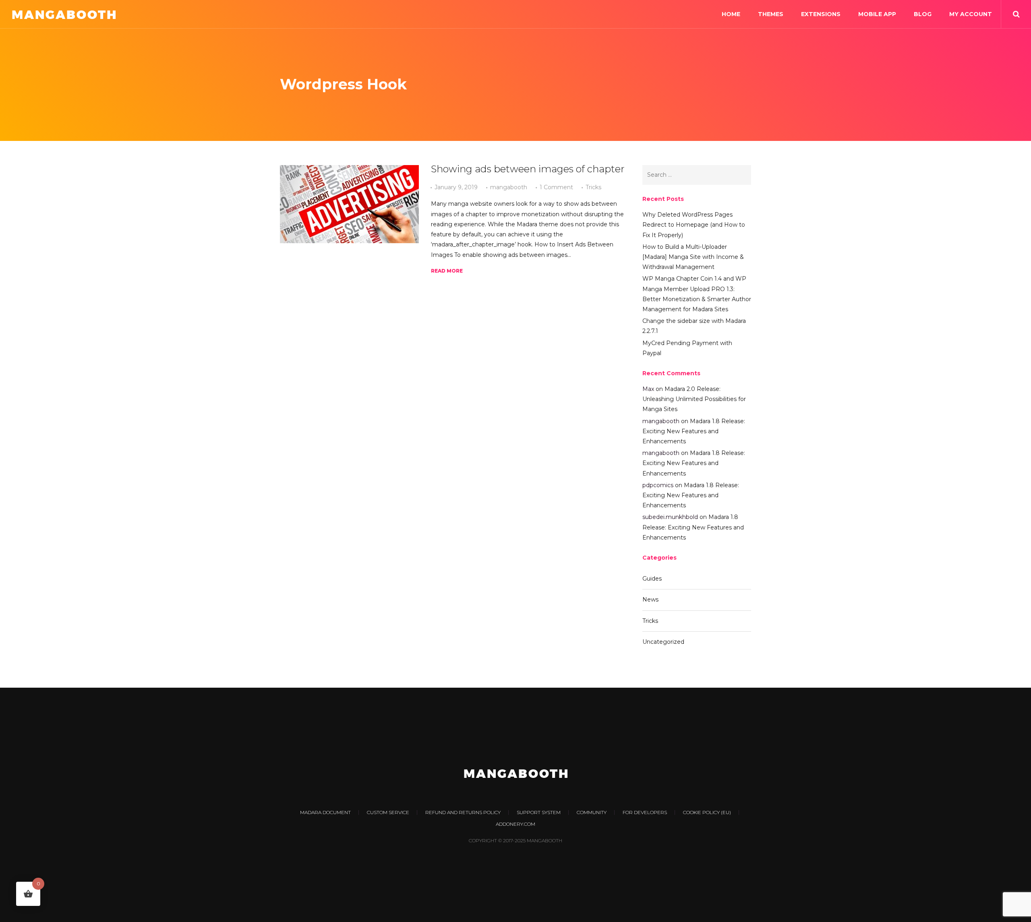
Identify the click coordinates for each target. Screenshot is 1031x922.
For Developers (645, 812)
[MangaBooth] (64, 14)
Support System (539, 812)
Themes (770, 14)
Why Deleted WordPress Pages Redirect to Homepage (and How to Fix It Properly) (693, 224)
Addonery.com (515, 824)
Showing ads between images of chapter (528, 169)
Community (592, 812)
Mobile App (877, 14)
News (650, 599)
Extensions (821, 14)
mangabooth (508, 187)
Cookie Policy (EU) (707, 812)
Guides (652, 578)
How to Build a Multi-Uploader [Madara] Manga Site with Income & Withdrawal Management (693, 257)
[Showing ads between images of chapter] (349, 204)
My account (970, 14)
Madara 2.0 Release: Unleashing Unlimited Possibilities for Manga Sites (694, 399)
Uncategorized (663, 641)
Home (731, 14)
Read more (447, 271)
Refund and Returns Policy (463, 812)
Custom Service (388, 812)
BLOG (923, 14)
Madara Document (325, 812)
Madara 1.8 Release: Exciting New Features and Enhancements (693, 431)
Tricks (593, 187)
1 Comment (556, 187)
